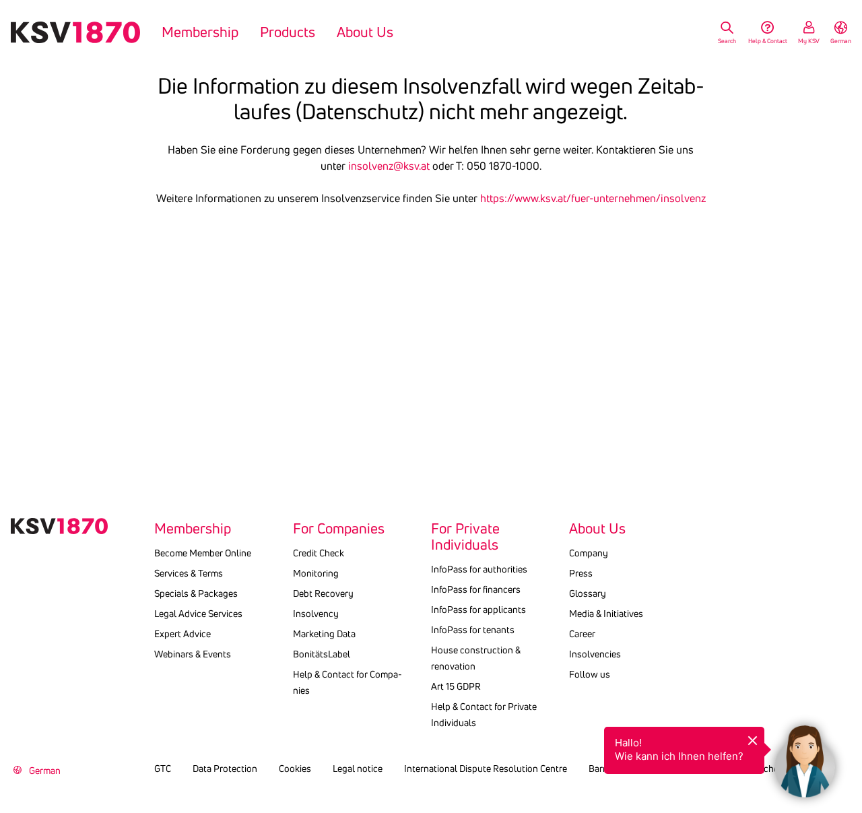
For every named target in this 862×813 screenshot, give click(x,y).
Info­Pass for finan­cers (476, 589)
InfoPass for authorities (479, 569)
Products (287, 32)
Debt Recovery (323, 593)
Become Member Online (202, 553)
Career (582, 634)
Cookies (295, 768)
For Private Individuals (465, 537)
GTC (162, 768)
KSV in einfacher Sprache (766, 768)
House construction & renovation (476, 658)
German (840, 40)
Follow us (589, 674)
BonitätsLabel (321, 654)
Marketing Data (324, 634)
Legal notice (358, 768)
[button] (804, 755)
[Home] (75, 32)
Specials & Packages (196, 593)
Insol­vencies (595, 654)
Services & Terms (188, 573)
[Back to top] (848, 702)
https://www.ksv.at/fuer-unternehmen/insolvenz (593, 198)
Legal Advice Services (198, 614)
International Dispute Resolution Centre (485, 768)
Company (588, 553)
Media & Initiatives (606, 614)
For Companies (339, 529)
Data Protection (225, 768)
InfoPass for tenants (473, 630)
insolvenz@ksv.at (389, 165)
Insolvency (316, 614)
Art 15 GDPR (456, 686)
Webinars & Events (192, 654)
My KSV (809, 40)
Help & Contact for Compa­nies (347, 682)
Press (581, 573)
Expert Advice (182, 634)
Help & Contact (767, 40)
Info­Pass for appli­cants (478, 610)
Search (727, 40)
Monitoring (316, 573)
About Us (365, 32)
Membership (200, 32)
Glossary (587, 593)
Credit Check (318, 553)
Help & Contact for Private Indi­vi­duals (484, 715)
